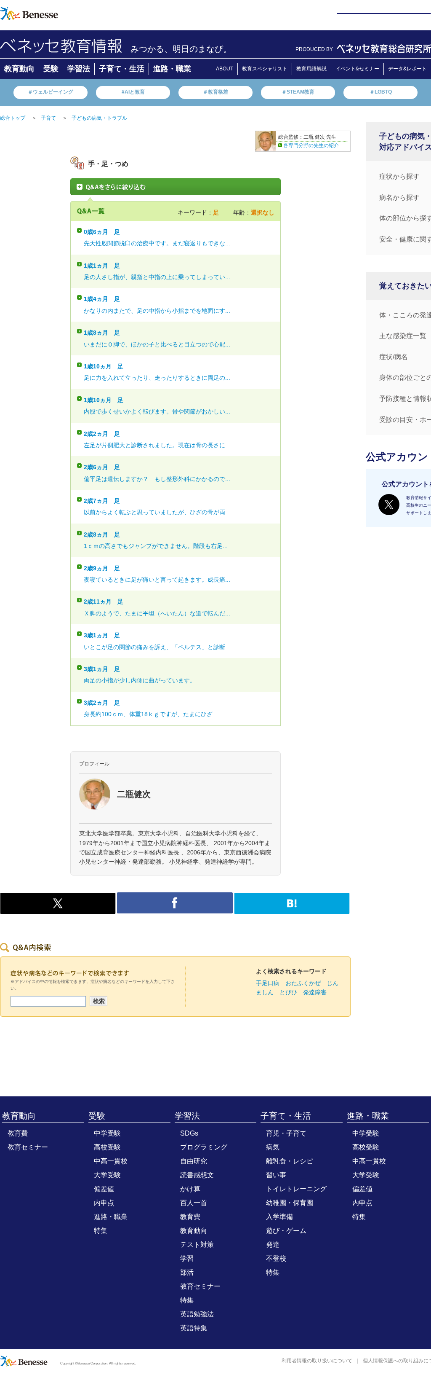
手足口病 (267, 983)
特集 (100, 1230)
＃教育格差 (215, 92)
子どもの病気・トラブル (99, 118)
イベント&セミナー (357, 69)
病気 (272, 1147)
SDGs (189, 1133)
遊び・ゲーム (286, 1230)
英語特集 (193, 1328)
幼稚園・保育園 (289, 1202)
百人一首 (193, 1202)
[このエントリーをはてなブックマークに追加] (292, 909)
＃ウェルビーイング (50, 92)
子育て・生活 (121, 68)
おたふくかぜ (303, 983)
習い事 (276, 1175)
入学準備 (279, 1216)
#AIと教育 (133, 92)
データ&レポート (407, 69)
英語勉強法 (197, 1314)
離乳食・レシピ (289, 1161)
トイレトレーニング (296, 1188)
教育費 (18, 1133)
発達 (272, 1244)
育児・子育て (286, 1133)
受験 (51, 68)
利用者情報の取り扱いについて (317, 1361)
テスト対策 (197, 1244)
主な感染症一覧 (402, 335)
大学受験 (107, 1175)
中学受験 (107, 1133)
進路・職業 (172, 68)
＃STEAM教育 (298, 92)
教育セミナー (28, 1147)
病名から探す (399, 197)
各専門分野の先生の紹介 (311, 145)
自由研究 (193, 1161)
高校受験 (107, 1147)
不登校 (276, 1258)
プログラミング (203, 1147)
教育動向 (19, 68)
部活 (187, 1272)
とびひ (288, 992)
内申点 (104, 1202)
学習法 (78, 68)
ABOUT (224, 69)
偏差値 (104, 1188)
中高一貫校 (111, 1161)
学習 (187, 1258)
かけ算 (190, 1188)
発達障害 (315, 992)
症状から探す (399, 176)
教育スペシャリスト (264, 69)
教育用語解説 (311, 69)
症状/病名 (393, 356)
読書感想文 (197, 1175)
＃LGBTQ (381, 92)
